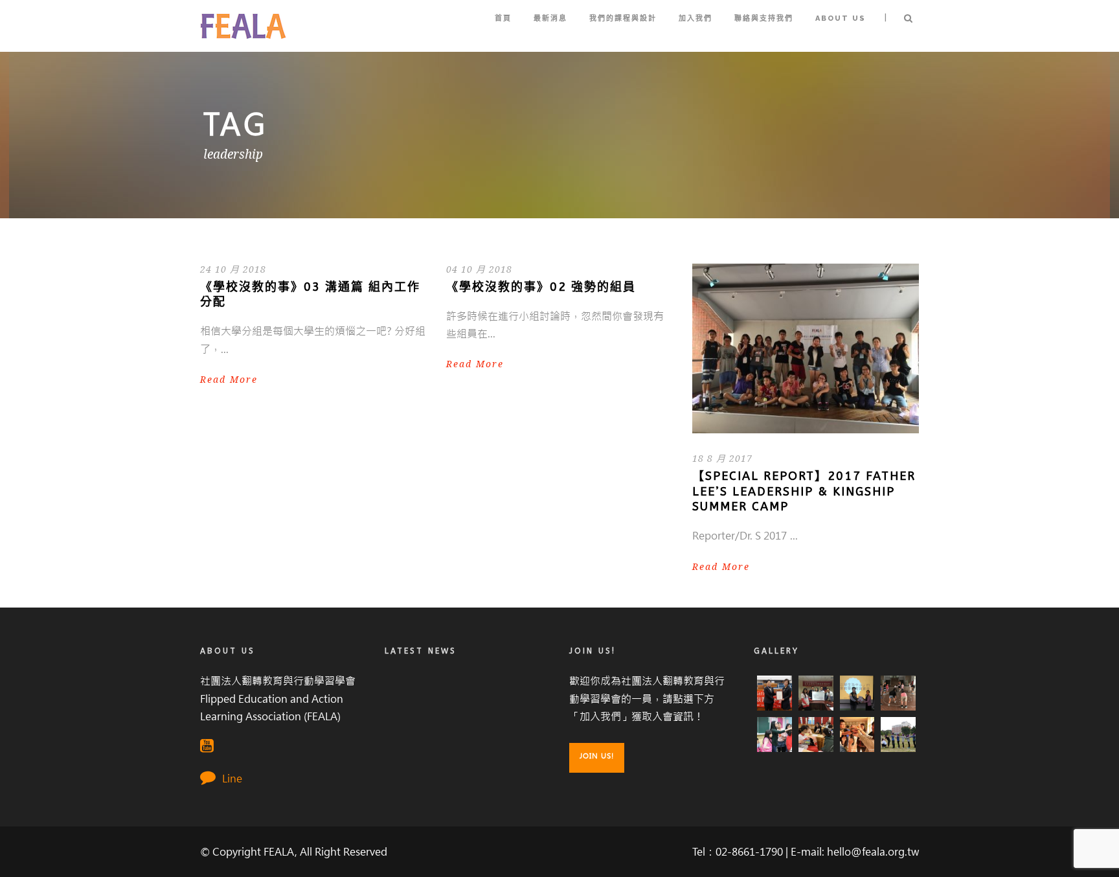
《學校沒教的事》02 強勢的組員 (541, 287)
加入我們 (695, 18)
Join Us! (597, 756)
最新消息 (550, 18)
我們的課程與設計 (623, 18)
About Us (840, 18)
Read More (229, 379)
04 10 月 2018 (479, 269)
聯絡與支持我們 (763, 18)
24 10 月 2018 (233, 269)
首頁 (503, 18)
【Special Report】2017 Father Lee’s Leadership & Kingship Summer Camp (804, 491)
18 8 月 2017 (722, 458)
